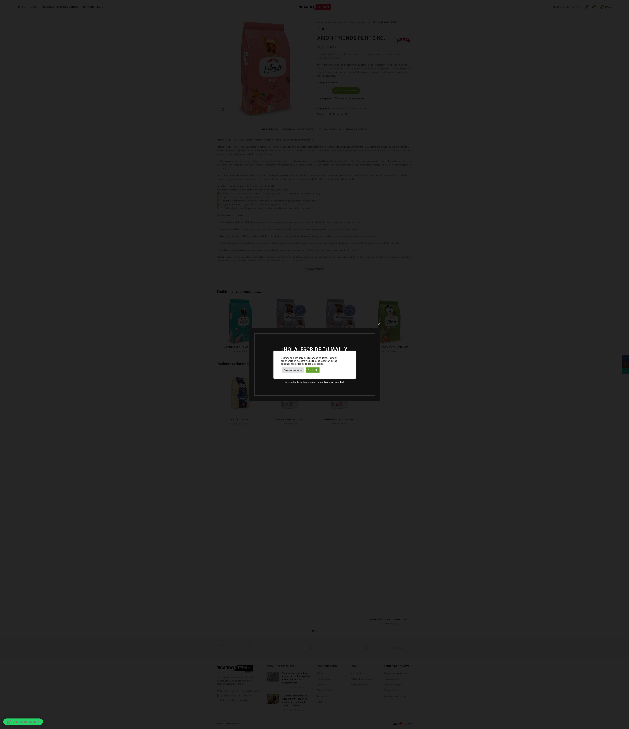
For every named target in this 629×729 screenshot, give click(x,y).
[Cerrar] (379, 324)
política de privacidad (332, 381)
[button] (23, 721)
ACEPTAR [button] (313, 370)
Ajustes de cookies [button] (293, 370)
